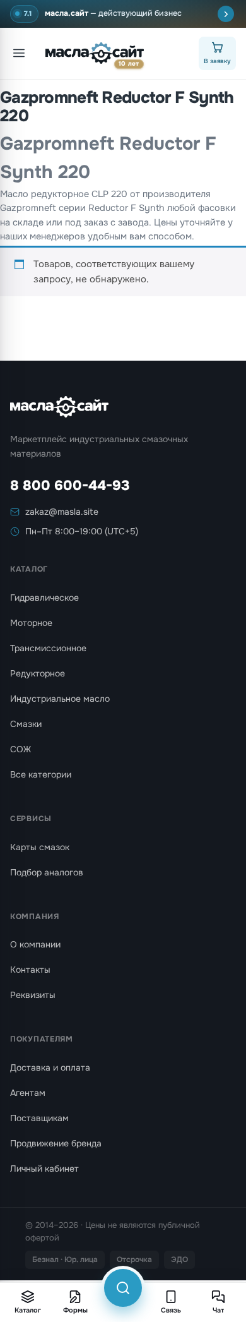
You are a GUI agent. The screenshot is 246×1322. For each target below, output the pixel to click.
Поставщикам (39, 1118)
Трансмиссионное (48, 648)
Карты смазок (39, 847)
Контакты (30, 969)
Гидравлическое (44, 597)
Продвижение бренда (56, 1143)
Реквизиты (33, 995)
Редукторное (37, 673)
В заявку (217, 61)
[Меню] (19, 53)
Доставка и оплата (50, 1067)
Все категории (40, 774)
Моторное (31, 622)
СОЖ (20, 749)
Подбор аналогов (46, 872)
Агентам (27, 1092)
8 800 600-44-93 (70, 486)
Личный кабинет (44, 1168)
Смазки (26, 724)
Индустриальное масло (60, 698)
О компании (35, 944)
